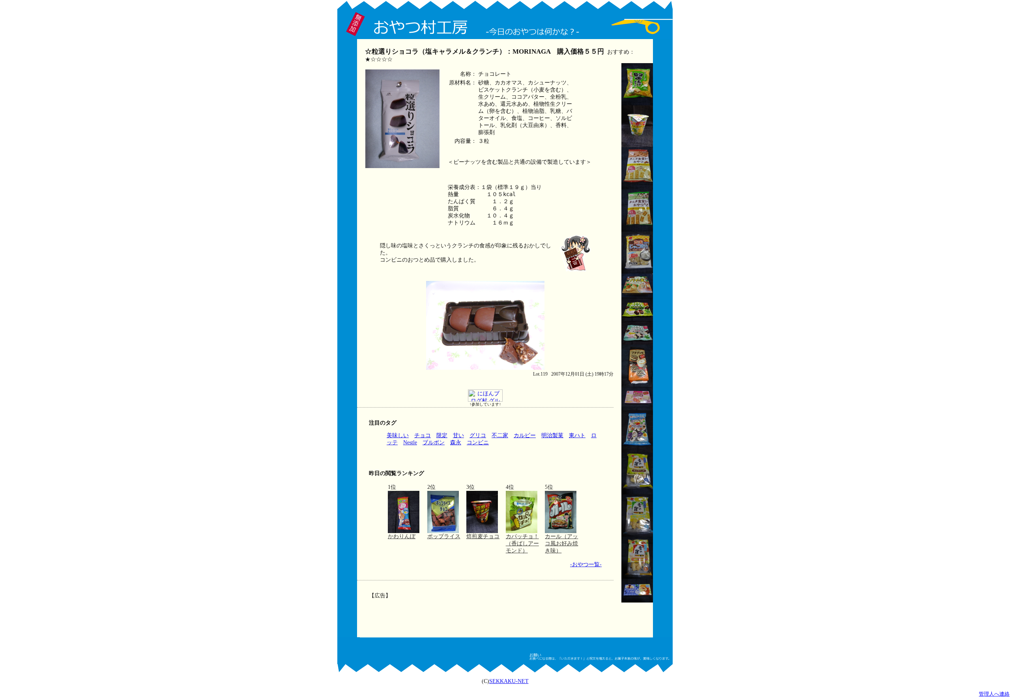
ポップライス (443, 536)
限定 (441, 435)
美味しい (398, 435)
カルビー (525, 435)
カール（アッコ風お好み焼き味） (561, 543)
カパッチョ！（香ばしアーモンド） (522, 543)
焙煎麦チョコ (482, 536)
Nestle (410, 442)
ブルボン (434, 442)
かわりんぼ (401, 536)
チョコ (422, 435)
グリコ (477, 435)
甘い (458, 435)
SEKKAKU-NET (509, 681)
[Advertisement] (484, 612)
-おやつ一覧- (586, 564)
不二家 (500, 435)
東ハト (577, 435)
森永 (455, 442)
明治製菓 (552, 435)
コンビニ (478, 442)
